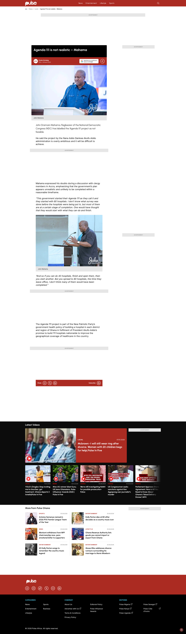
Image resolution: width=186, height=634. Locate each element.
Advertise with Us (72, 609)
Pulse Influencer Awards (96, 610)
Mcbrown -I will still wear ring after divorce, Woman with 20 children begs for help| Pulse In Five (100, 447)
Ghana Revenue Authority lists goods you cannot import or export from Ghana (98, 535)
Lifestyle (103, 3)
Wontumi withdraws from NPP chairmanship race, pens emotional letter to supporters (52, 535)
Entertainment (91, 3)
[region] (93, 483)
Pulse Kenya (124, 609)
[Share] (102, 61)
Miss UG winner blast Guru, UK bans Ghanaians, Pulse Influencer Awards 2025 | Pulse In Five (65, 491)
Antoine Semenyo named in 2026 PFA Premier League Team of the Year (53, 519)
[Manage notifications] (181, 630)
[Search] (158, 3)
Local (36, 9)
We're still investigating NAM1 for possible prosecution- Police (92, 489)
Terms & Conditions (72, 613)
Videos (83, 484)
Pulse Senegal (149, 604)
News (80, 3)
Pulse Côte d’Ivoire (147, 610)
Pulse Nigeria (124, 604)
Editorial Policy (96, 604)
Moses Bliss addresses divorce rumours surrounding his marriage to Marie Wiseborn (98, 550)
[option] (38, 484)
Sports (111, 3)
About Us (68, 604)
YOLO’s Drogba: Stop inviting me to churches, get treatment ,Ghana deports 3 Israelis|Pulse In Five (37, 491)
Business (46, 609)
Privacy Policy (70, 617)
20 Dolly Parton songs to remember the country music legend (51, 550)
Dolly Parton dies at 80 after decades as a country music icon (99, 518)
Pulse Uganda (125, 613)
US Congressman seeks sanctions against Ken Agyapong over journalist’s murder (119, 491)
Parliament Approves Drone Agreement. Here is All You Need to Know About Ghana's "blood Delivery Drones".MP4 (147, 492)
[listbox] (93, 483)
